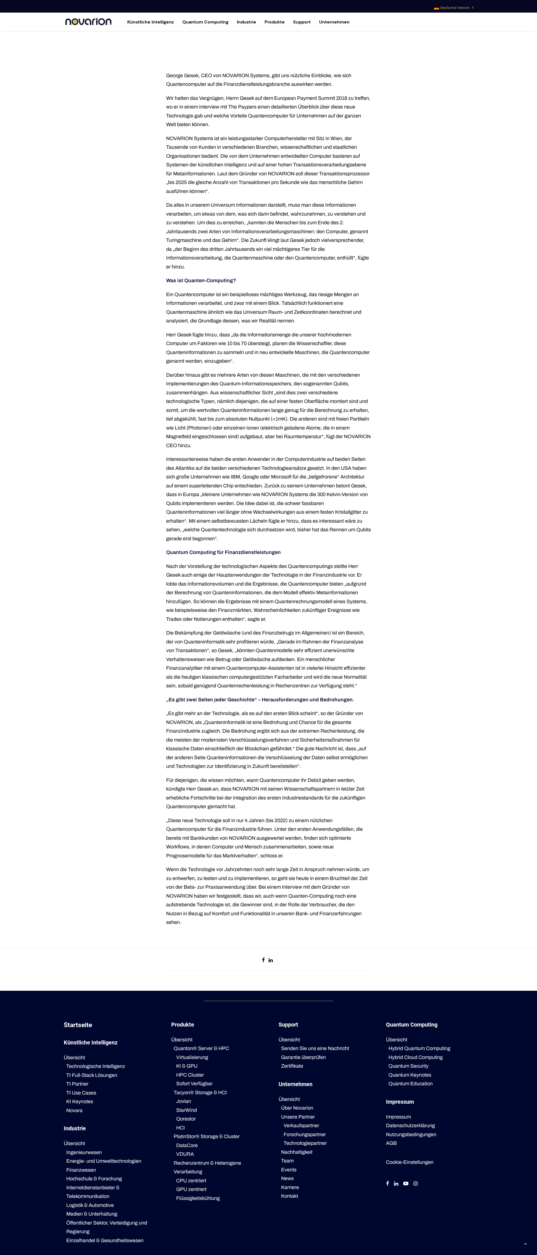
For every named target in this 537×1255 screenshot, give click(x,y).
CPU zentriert (191, 1180)
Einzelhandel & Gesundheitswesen (104, 1240)
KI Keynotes (79, 1101)
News (287, 1178)
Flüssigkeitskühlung (198, 1198)
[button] (387, 1184)
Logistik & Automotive (90, 1205)
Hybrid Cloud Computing (415, 1057)
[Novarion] (88, 22)
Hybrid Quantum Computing (419, 1048)
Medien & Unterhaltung (91, 1214)
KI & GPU (186, 1066)
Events (288, 1170)
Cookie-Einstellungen (410, 1162)
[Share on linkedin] (270, 960)
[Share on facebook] (263, 960)
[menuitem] (453, 6)
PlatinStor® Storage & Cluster (207, 1136)
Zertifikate (292, 1066)
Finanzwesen (81, 1170)
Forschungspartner (305, 1134)
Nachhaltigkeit (296, 1152)
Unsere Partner (298, 1117)
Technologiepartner (305, 1143)
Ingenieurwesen (84, 1152)
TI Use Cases (81, 1093)
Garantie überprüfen (303, 1057)
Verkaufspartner (301, 1125)
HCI (180, 1128)
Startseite (78, 1025)
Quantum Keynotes (409, 1075)
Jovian (183, 1101)
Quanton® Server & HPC (201, 1048)
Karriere (290, 1187)
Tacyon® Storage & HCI (200, 1092)
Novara (74, 1110)
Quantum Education (410, 1083)
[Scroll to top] (525, 1243)
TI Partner (77, 1084)
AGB (391, 1143)
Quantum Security (408, 1066)
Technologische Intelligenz (95, 1066)
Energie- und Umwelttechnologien (103, 1161)
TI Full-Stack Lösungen (91, 1075)
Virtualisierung (192, 1057)
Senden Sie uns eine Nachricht (315, 1048)
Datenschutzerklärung (410, 1125)
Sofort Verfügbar (194, 1083)
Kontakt (289, 1196)
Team (287, 1161)
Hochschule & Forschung (94, 1178)
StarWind (186, 1110)
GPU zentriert (191, 1189)
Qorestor (186, 1119)
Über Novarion (297, 1108)
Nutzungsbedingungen (411, 1134)
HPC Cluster (190, 1075)
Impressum (398, 1117)
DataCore (187, 1145)
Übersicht (74, 1057)
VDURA (185, 1154)
